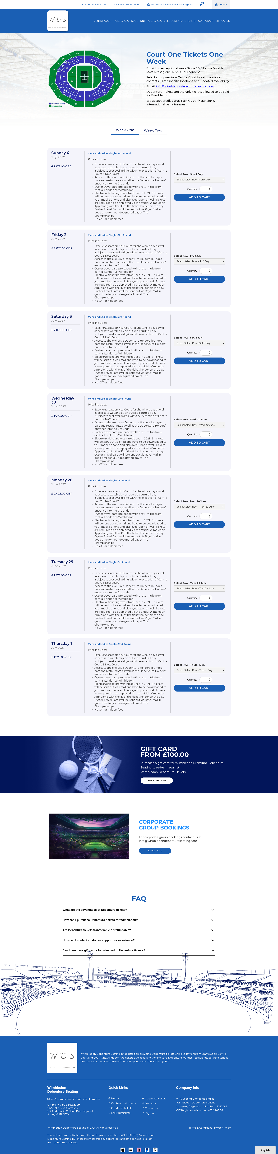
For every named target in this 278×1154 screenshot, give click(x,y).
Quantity (192, 189)
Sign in (150, 1113)
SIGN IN (222, 4)
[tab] (125, 130)
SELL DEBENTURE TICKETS (180, 20)
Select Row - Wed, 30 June (190, 419)
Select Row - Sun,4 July (188, 174)
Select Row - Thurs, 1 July (189, 664)
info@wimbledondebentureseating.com (185, 86)
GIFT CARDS (222, 20)
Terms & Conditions (200, 1127)
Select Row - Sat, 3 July (188, 337)
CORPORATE (205, 20)
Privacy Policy (222, 1127)
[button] (202, 4)
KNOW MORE (155, 850)
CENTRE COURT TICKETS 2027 (111, 20)
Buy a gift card (157, 780)
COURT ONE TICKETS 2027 (146, 20)
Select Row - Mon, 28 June (190, 501)
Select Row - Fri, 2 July (187, 255)
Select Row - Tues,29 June (190, 583)
